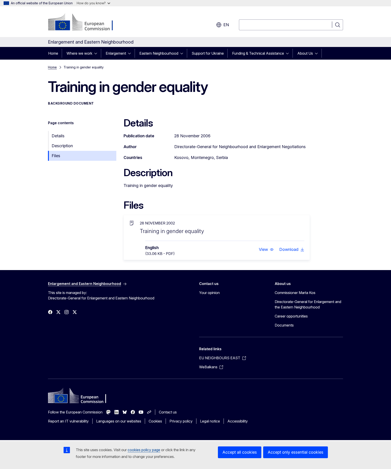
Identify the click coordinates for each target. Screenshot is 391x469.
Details (58, 135)
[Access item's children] (97, 53)
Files (56, 155)
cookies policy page (144, 450)
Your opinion (209, 292)
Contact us (168, 412)
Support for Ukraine (208, 53)
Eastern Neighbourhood (158, 53)
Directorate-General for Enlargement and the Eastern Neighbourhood (308, 304)
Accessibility (237, 421)
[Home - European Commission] (84, 23)
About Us (305, 53)
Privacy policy (181, 421)
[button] (266, 249)
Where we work (79, 53)
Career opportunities (291, 316)
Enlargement (116, 53)
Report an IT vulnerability (68, 421)
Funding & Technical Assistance (258, 53)
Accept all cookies (239, 452)
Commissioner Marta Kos (295, 292)
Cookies (155, 421)
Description (62, 145)
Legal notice (210, 421)
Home (53, 53)
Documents (284, 325)
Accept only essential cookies (295, 452)
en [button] (226, 24)
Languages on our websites (118, 421)
